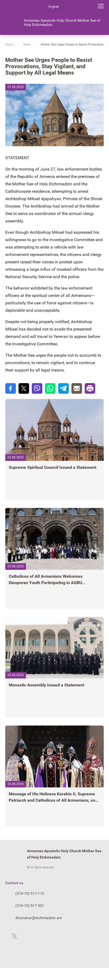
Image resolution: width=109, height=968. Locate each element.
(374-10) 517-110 (29, 893)
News (27, 44)
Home (9, 44)
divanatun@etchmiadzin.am (38, 918)
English (53, 6)
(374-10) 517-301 (29, 905)
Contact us (14, 883)
